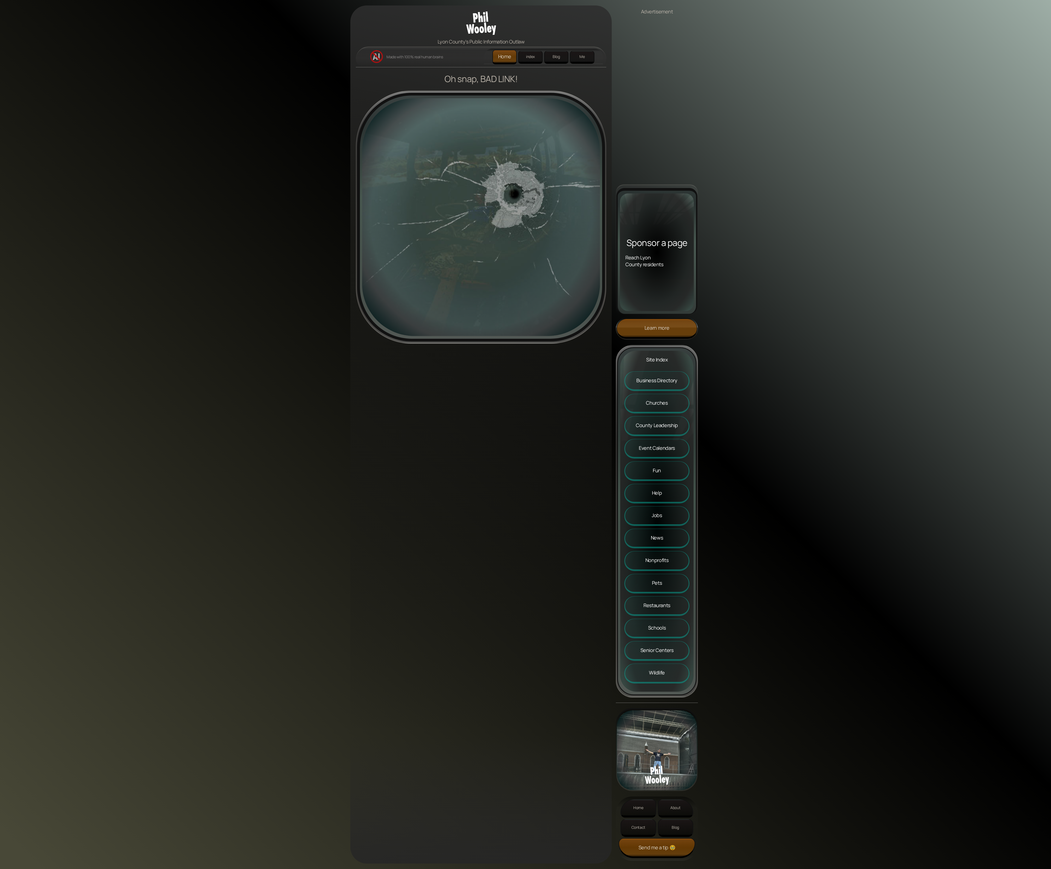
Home (504, 56)
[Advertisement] (657, 102)
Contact (638, 827)
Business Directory (656, 380)
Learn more (657, 328)
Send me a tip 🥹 (657, 847)
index (530, 56)
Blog (556, 56)
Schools (657, 627)
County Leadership (657, 425)
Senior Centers (657, 650)
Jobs (657, 515)
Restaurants (656, 605)
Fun (657, 470)
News (657, 537)
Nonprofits (656, 560)
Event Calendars (657, 448)
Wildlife (657, 672)
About (675, 807)
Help (657, 492)
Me (582, 56)
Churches (657, 402)
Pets (657, 583)
